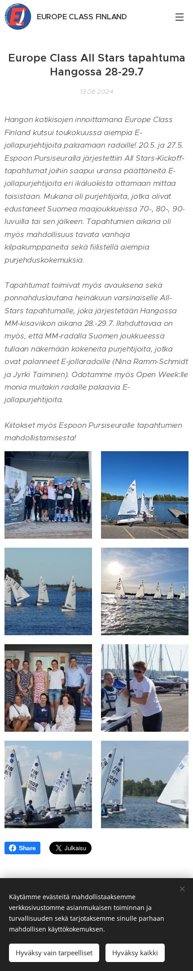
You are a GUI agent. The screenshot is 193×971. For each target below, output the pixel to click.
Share (27, 848)
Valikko (180, 17)
